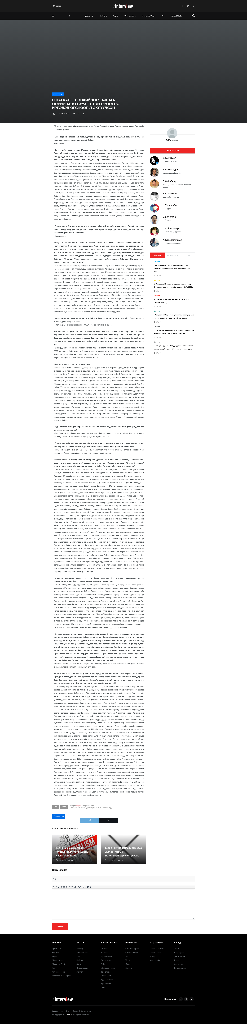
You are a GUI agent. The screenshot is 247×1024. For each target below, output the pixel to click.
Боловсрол (106, 976)
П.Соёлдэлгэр (171, 228)
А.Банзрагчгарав (172, 240)
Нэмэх (60, 926)
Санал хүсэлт (86, 1011)
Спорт (103, 987)
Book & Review (131, 952)
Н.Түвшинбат (170, 205)
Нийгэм (80, 960)
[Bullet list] (69, 887)
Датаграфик (179, 956)
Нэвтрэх (58, 6)
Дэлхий (104, 952)
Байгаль (104, 964)
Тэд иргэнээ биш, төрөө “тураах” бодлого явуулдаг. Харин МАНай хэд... (72, 852)
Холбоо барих (72, 1011)
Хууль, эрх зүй (107, 979)
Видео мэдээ (180, 968)
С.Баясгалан (170, 217)
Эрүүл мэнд (106, 960)
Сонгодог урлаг (132, 949)
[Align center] (64, 887)
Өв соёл (104, 949)
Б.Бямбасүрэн (171, 169)
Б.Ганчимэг (172, 140)
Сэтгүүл (157, 255)
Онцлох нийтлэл (157, 949)
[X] (108, 820)
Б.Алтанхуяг (170, 193)
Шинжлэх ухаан (108, 968)
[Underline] (58, 887)
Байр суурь (179, 952)
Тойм (176, 949)
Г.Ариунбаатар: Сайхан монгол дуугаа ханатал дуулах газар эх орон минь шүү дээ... (172, 268)
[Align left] (61, 887)
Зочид (153, 956)
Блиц (176, 960)
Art (163, 16)
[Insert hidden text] (90, 887)
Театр (127, 960)
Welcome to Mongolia (61, 976)
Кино (127, 964)
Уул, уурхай (106, 983)
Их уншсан (172, 255)
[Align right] (66, 887)
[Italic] (56, 887)
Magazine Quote (148, 16)
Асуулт (80, 972)
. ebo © (69, 1015)
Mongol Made (176, 16)
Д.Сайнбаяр (169, 181)
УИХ (78, 956)
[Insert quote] (83, 887)
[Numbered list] (72, 887)
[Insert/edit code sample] (86, 887)
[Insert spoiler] (88, 887)
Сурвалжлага (129, 16)
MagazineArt (155, 960)
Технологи (105, 972)
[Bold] (53, 887)
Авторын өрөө (172, 151)
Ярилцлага (88, 16)
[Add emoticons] (75, 887)
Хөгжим (128, 968)
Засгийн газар (83, 952)
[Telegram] (89, 820)
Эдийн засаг (106, 956)
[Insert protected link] (80, 887)
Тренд (187, 255)
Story (79, 964)
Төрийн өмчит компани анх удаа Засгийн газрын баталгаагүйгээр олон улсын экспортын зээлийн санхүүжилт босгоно (123, 856)
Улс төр (80, 949)
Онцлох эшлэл (156, 952)
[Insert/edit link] (77, 887)
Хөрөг (115, 16)
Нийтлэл (103, 16)
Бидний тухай (58, 1011)
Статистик (178, 964)
